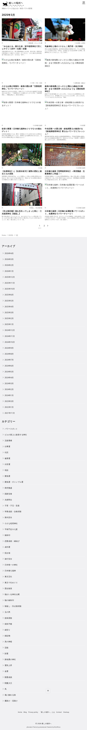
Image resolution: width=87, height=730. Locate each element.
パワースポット (11, 429)
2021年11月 (10, 413)
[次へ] (48, 225)
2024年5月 (9, 371)
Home (4, 235)
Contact (59, 712)
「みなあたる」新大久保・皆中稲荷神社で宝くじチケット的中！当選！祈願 (22, 47)
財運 (6, 653)
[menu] (83, 2)
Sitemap (66, 712)
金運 (6, 671)
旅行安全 (8, 559)
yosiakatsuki (43, 727)
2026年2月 (9, 265)
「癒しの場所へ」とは (47, 712)
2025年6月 (9, 294)
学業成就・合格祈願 (13, 511)
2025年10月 (10, 289)
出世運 (7, 464)
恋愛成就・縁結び (12, 541)
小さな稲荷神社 (11, 523)
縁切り (7, 630)
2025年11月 (10, 283)
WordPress (57, 727)
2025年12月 (10, 277)
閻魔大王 (8, 683)
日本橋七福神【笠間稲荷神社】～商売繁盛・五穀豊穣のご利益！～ (65, 172)
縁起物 (7, 635)
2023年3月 (9, 401)
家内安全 (8, 517)
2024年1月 (9, 395)
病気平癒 (8, 624)
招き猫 (7, 553)
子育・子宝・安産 (12, 505)
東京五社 (8, 576)
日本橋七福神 (10, 570)
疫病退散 (8, 618)
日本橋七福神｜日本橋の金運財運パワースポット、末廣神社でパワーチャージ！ (65, 212)
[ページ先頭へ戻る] (48, 691)
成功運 (7, 547)
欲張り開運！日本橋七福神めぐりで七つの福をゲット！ (22, 129)
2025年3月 (9, 312)
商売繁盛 (8, 488)
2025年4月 (9, 306)
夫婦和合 (8, 499)
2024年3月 (9, 383)
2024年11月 (10, 336)
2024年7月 (9, 359)
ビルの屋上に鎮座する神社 (16, 434)
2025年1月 (9, 324)
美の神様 (8, 641)
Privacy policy (33, 712)
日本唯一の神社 (11, 565)
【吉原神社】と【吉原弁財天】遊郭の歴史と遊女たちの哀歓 (22, 172)
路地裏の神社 (10, 659)
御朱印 (7, 535)
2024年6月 (9, 365)
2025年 (11, 235)
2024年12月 (10, 330)
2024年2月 (9, 389)
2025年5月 (9, 300)
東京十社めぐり (11, 582)
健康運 (7, 458)
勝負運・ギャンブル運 (14, 482)
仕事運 (7, 446)
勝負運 (7, 476)
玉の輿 (7, 612)
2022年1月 (9, 407)
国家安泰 (8, 494)
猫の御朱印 (9, 600)
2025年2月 (9, 318)
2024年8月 (9, 354)
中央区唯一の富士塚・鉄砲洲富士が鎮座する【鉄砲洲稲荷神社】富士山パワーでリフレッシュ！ (65, 131)
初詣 (6, 470)
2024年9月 (9, 348)
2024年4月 (9, 377)
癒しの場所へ (46, 723)
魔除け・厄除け (11, 701)
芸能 (6, 647)
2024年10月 (10, 342)
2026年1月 (9, 271)
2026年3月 (9, 259)
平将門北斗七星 (11, 529)
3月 (17, 235)
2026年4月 (9, 253)
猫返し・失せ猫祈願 (13, 606)
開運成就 (8, 677)
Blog (25, 712)
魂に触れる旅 (10, 695)
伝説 (6, 452)
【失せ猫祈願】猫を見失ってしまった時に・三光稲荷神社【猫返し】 (22, 212)
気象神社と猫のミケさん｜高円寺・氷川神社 (64, 46)
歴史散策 (8, 588)
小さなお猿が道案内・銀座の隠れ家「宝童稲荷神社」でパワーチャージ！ (22, 87)
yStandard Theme (32, 727)
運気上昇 (8, 665)
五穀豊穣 (8, 440)
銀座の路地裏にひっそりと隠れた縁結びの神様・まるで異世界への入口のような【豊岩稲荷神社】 (65, 88)
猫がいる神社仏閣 (12, 594)
